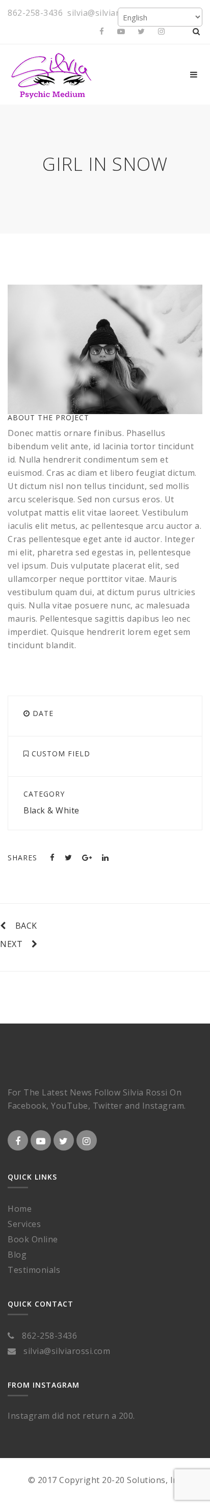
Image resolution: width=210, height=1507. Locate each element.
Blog (17, 1254)
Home (20, 1208)
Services (24, 1224)
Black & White (51, 810)
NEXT (11, 944)
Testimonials (34, 1269)
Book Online (33, 1239)
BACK (26, 925)
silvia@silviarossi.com (110, 12)
